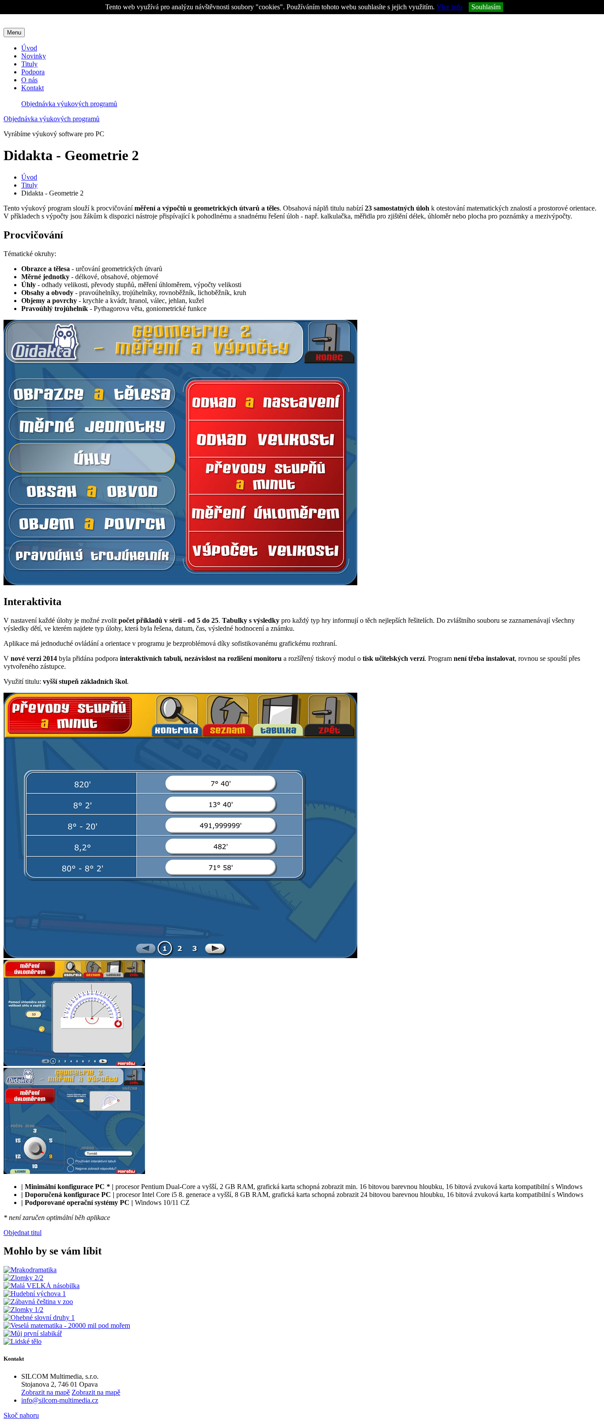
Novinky (33, 56)
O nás (29, 80)
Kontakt (32, 88)
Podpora (33, 72)
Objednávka (69, 103)
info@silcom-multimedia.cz (59, 1400)
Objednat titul (23, 1232)
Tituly (29, 64)
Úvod (29, 48)
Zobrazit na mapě (45, 1392)
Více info (449, 7)
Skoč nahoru (21, 1415)
